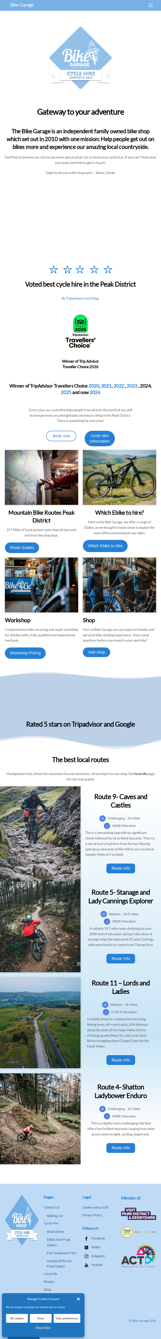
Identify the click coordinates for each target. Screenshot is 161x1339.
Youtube (96, 1265)
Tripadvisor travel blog (82, 298)
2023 (132, 385)
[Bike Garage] (22, 1244)
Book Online (55, 1231)
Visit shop (96, 652)
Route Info (121, 868)
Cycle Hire (51, 1223)
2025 (66, 392)
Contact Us (51, 1207)
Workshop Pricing (25, 653)
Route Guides (22, 547)
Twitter (95, 1247)
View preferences (67, 1318)
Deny (40, 1318)
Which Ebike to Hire (105, 546)
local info (140, 774)
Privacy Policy (43, 1327)
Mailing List (55, 1216)
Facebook (97, 1238)
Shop (47, 1289)
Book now (61, 436)
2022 (118, 385)
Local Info (50, 1274)
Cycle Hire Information (100, 438)
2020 (94, 385)
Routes (49, 1281)
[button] (78, 1299)
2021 (106, 385)
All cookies (17, 1318)
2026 (95, 392)
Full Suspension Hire (61, 1253)
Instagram (97, 1256)
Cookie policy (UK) (95, 1207)
